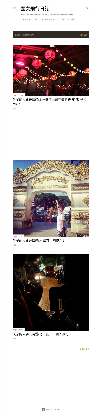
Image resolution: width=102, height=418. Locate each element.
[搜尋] (87, 7)
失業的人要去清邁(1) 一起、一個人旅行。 (42, 334)
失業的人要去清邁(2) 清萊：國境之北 (39, 240)
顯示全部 (83, 35)
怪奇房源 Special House (57, 19)
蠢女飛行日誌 (35, 8)
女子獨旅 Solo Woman (32, 19)
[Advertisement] (51, 135)
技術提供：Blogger (53, 410)
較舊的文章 (84, 349)
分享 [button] (14, 109)
